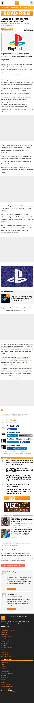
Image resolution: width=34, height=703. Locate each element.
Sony (9, 206)
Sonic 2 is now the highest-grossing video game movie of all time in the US (22, 519)
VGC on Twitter (5, 654)
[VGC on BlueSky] (26, 7)
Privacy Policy (5, 641)
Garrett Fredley (5, 64)
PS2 (24, 219)
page (2, 558)
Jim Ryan (25, 360)
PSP (32, 219)
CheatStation (5, 662)
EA (16, 156)
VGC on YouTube (6, 656)
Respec (3, 682)
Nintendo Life (5, 671)
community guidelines (12, 545)
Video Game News (7, 28)
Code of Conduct (6, 636)
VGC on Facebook (6, 647)
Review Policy (5, 643)
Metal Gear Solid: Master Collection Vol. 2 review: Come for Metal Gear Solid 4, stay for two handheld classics (19, 462)
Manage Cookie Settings (8, 630)
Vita (10, 368)
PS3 (27, 219)
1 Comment (30, 527)
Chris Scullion (28, 30)
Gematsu (3, 666)
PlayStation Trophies (7, 673)
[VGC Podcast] (22, 7)
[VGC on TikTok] (30, 7)
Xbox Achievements (7, 686)
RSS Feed (3, 645)
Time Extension (5, 684)
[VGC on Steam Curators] (32, 7)
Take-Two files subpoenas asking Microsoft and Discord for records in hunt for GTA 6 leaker (19, 470)
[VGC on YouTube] (28, 7)
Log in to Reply (11, 589)
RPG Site (3, 680)
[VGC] (17, 3)
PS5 (14, 208)
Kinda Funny (5, 669)
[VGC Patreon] (20, 7)
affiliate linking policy (18, 415)
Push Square (4, 677)
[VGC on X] (24, 7)
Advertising (4, 634)
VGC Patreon (5, 650)
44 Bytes (12, 690)
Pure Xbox (4, 675)
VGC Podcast (5, 652)
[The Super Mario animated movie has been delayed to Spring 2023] (5, 533)
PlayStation (18, 69)
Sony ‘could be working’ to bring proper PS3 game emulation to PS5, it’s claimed (21, 298)
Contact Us (4, 639)
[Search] (31, 3)
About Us (4, 632)
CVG (2, 664)
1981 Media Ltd (12, 616)
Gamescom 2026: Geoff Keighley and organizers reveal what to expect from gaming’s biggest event (18, 491)
